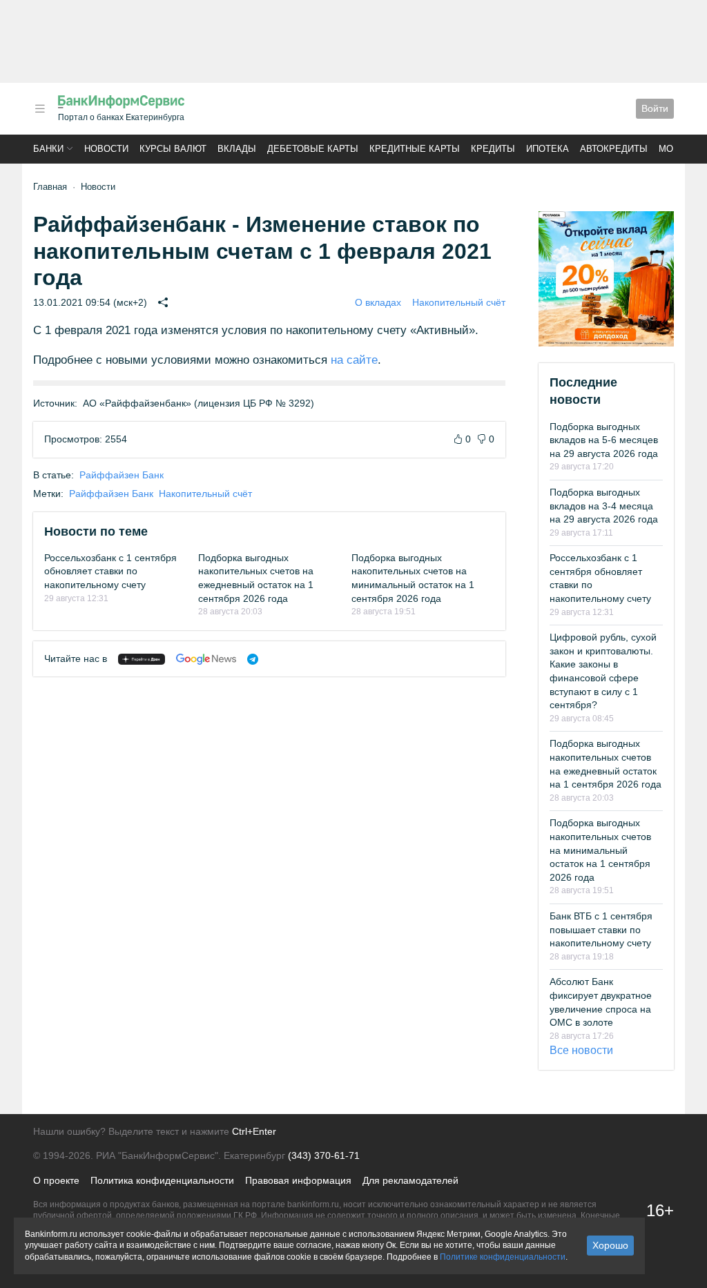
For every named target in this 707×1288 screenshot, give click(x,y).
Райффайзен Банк (121, 474)
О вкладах (378, 302)
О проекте (56, 1180)
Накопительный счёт (458, 302)
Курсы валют (172, 149)
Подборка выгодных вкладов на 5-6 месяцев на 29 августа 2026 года (604, 440)
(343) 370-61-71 (324, 1155)
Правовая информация (298, 1180)
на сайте (354, 360)
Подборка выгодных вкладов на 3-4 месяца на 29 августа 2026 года (604, 506)
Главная (50, 187)
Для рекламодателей (410, 1180)
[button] (40, 108)
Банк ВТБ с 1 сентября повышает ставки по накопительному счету (601, 929)
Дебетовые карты (312, 149)
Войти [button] (654, 108)
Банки (48, 149)
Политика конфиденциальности (162, 1180)
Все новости (581, 1050)
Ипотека (547, 149)
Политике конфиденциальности (502, 1257)
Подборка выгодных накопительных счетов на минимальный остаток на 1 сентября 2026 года (600, 849)
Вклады (236, 149)
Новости (106, 149)
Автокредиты (614, 149)
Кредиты (493, 149)
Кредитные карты (414, 149)
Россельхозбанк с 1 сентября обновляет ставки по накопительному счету (110, 571)
